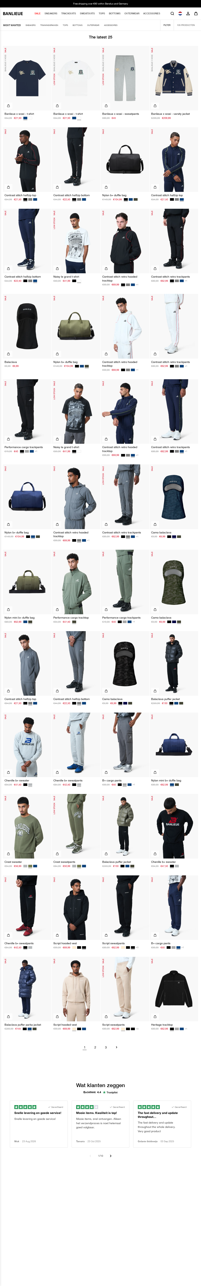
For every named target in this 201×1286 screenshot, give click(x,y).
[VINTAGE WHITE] (79, 451)
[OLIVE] (136, 199)
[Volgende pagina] (116, 1047)
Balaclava (11, 362)
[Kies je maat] (8, 106)
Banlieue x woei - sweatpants (120, 113)
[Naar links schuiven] (90, 1156)
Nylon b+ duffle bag (114, 195)
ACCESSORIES (151, 13)
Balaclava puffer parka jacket (23, 1024)
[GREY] (27, 451)
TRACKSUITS (68, 13)
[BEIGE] (74, 947)
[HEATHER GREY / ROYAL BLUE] (177, 866)
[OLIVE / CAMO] (179, 536)
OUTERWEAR (131, 13)
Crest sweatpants (64, 861)
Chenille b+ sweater (17, 780)
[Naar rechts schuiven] (111, 1156)
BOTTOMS (115, 13)
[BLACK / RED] (172, 199)
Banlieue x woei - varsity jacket (170, 113)
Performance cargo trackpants (24, 447)
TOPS (102, 13)
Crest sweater (13, 861)
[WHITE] (30, 118)
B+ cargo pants (112, 780)
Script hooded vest (65, 943)
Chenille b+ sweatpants (67, 780)
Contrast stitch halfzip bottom (71, 195)
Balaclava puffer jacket (165, 699)
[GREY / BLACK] (30, 199)
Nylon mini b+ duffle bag (20, 617)
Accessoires (110, 25)
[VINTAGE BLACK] (74, 281)
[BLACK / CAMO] (169, 536)
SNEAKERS (51, 13)
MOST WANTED (12, 25)
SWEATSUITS (87, 13)
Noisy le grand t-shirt (66, 276)
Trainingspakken (49, 25)
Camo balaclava (161, 532)
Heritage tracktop (162, 1024)
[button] (172, 13)
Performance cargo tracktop (71, 617)
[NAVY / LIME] (35, 199)
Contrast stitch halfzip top (20, 195)
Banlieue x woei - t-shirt (19, 113)
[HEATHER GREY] (25, 866)
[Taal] (180, 13)
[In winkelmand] (106, 187)
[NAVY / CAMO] (174, 622)
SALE (38, 13)
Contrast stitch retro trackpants (170, 276)
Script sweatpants (113, 943)
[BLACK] (77, 366)
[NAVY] (74, 118)
